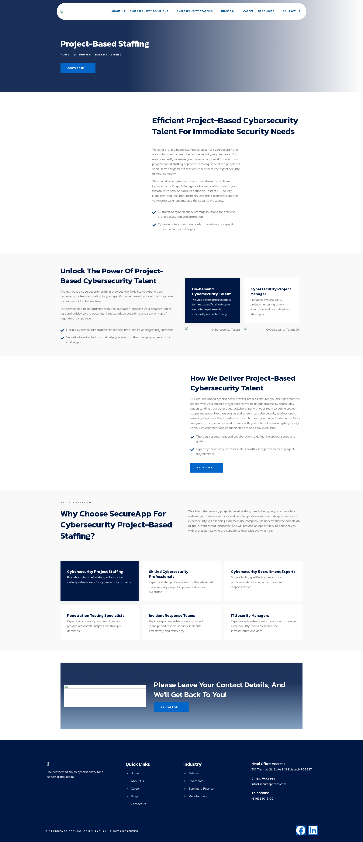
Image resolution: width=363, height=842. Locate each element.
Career (248, 11)
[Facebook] (301, 830)
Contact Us (291, 11)
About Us (118, 11)
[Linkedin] (313, 830)
